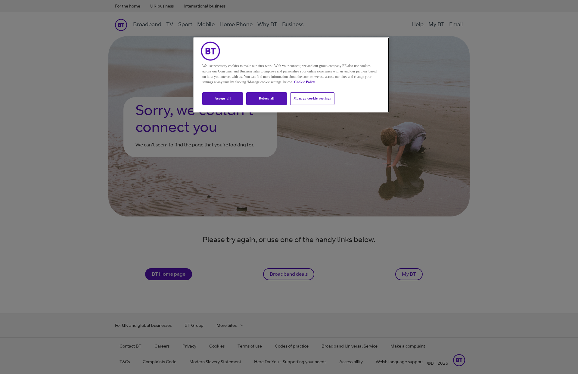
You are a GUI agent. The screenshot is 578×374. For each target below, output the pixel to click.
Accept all (223, 98)
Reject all (267, 98)
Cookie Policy (304, 82)
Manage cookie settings (312, 98)
